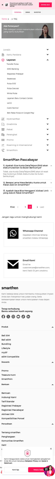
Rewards (5, 362)
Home (4, 19)
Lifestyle (6, 348)
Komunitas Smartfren (13, 440)
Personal (17, 12)
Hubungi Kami (9, 397)
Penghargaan (8, 436)
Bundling (6, 344)
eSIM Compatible (10, 356)
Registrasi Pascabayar (13, 410)
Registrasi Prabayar (11, 405)
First (13, 207)
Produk (5, 327)
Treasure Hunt (9, 375)
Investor (37, 12)
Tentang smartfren (11, 432)
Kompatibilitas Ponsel (13, 418)
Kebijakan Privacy (31, 461)
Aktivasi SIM (8, 414)
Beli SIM (6, 335)
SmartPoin (7, 379)
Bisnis (28, 12)
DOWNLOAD (45, 5)
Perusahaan (7, 424)
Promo (5, 370)
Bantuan (5, 384)
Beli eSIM (6, 339)
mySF (4, 352)
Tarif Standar (8, 401)
